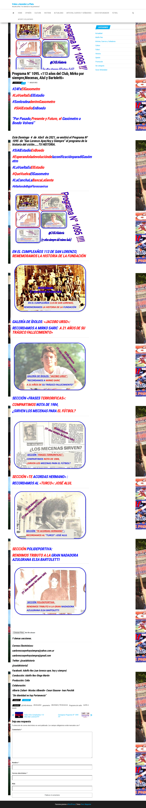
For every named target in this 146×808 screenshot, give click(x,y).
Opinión (28, 13)
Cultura (38, 13)
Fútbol (115, 13)
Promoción (99, 62)
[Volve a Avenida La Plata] (13, 13)
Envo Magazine (86, 804)
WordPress (71, 804)
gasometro (46, 705)
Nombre (15, 763)
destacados (37, 705)
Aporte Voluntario (25, 19)
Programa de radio (75, 705)
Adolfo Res (33, 82)
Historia (47, 13)
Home (20, 13)
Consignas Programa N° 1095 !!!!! (68, 716)
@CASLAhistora (26, 705)
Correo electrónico (19, 773)
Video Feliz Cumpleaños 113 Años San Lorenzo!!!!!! (34, 716)
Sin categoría (99, 66)
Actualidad (58, 13)
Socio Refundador (102, 13)
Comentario (17, 730)
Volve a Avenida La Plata (23, 4)
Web (13, 784)
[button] (27, 633)
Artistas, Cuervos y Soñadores (78, 13)
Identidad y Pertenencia (59, 705)
